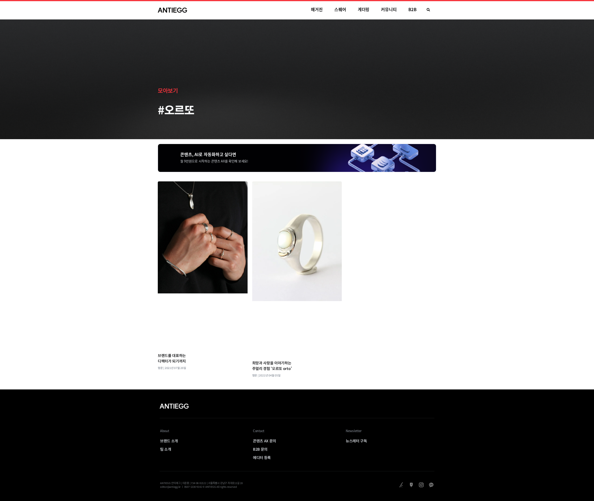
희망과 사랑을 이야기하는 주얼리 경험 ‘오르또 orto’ (272, 365)
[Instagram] (421, 485)
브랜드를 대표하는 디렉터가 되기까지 (172, 358)
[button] (428, 10)
